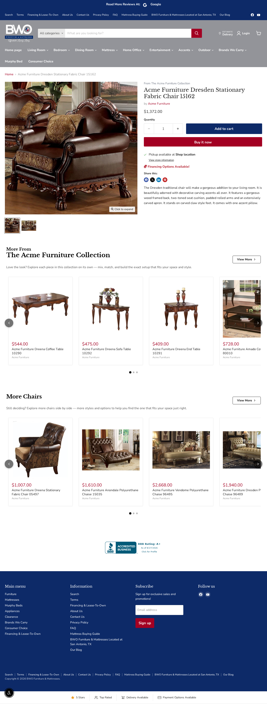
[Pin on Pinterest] (165, 179)
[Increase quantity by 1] (178, 128)
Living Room (37, 50)
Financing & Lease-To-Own (43, 14)
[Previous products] (9, 323)
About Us (67, 14)
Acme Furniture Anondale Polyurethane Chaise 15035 (110, 492)
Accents (184, 50)
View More (244, 259)
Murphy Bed (13, 61)
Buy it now (203, 142)
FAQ (115, 14)
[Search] (196, 33)
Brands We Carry (231, 50)
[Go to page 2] (133, 372)
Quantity (149, 119)
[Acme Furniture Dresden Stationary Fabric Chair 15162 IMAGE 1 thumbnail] (12, 225)
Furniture (10, 594)
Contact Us (83, 14)
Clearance (11, 617)
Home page (13, 50)
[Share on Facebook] (146, 179)
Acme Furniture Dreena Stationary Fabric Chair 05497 (36, 492)
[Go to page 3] (137, 372)
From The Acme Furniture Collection (167, 83)
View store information (161, 160)
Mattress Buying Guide (135, 14)
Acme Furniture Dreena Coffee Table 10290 (38, 351)
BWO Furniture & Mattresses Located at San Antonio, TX (183, 14)
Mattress (109, 50)
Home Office (132, 50)
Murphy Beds (13, 605)
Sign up (145, 623)
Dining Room (84, 50)
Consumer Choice (40, 61)
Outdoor (204, 50)
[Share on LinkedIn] (158, 179)
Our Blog (225, 14)
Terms (20, 14)
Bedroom (61, 50)
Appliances (12, 611)
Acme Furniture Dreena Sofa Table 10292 (106, 351)
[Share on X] (152, 179)
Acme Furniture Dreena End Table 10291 (176, 351)
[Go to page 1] (130, 372)
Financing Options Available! (168, 167)
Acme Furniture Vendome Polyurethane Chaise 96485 (180, 492)
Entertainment (160, 50)
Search (9, 14)
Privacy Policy (101, 14)
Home (9, 74)
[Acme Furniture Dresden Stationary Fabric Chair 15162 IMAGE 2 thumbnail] (29, 225)
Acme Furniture (159, 104)
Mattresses (12, 600)
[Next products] (258, 323)
